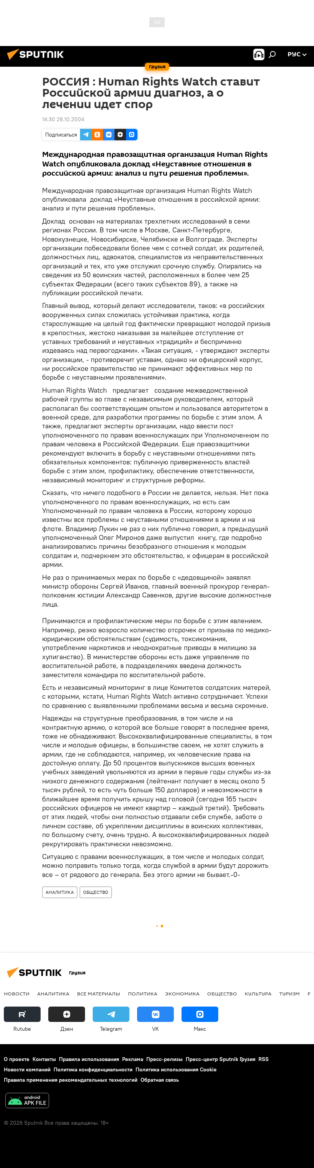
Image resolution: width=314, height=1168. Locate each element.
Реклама (132, 1059)
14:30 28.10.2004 (63, 119)
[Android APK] (27, 1101)
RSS (263, 1059)
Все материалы (98, 993)
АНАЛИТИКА (60, 892)
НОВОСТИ (16, 993)
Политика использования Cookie (176, 1069)
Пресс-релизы (164, 1059)
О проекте (16, 1059)
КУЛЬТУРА (258, 993)
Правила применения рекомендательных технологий (70, 1079)
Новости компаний (27, 1069)
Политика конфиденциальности (93, 1069)
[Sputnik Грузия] (37, 61)
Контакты (44, 1059)
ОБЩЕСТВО (95, 892)
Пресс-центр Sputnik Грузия (220, 1059)
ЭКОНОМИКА (182, 993)
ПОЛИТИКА (142, 993)
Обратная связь (160, 1079)
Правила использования (89, 1059)
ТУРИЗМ (289, 993)
